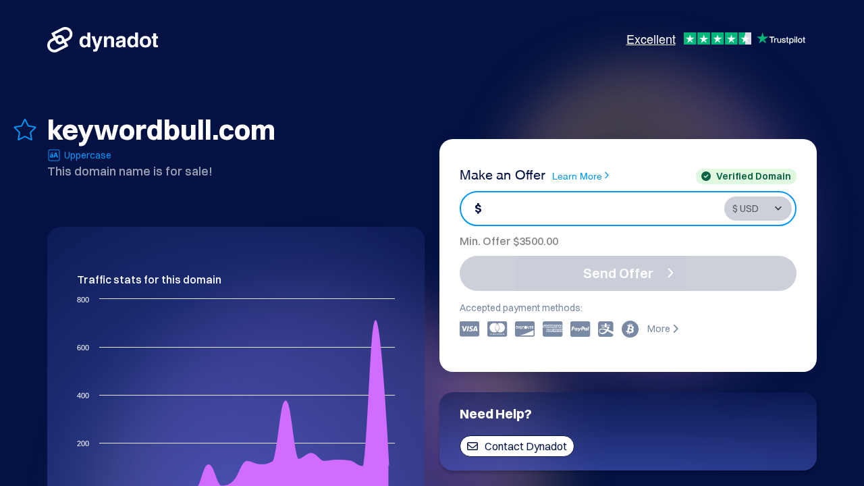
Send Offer (618, 273)
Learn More (577, 175)
